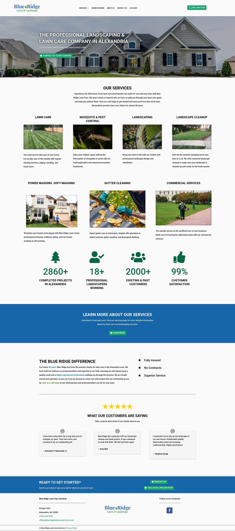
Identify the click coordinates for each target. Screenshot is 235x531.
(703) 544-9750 (198, 7)
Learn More (119, 333)
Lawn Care (43, 117)
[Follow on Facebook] (169, 510)
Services (83, 8)
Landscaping (142, 117)
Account (133, 8)
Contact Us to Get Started (57, 56)
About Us (111, 8)
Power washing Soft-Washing (51, 183)
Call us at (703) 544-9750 (160, 488)
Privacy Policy (71, 528)
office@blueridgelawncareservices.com (56, 520)
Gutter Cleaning (117, 183)
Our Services (117, 87)
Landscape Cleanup (191, 117)
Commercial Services (183, 183)
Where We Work (98, 8)
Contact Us (122, 8)
